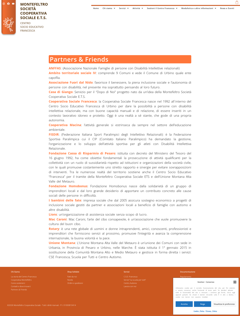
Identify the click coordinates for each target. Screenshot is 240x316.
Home (96, 8)
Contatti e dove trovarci (21, 286)
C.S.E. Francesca (130, 276)
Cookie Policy (199, 311)
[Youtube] (13, 3)
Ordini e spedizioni (75, 283)
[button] (235, 282)
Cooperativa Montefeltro (21, 280)
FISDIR (54, 134)
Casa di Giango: (61, 92)
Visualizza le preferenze (224, 304)
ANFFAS (55, 68)
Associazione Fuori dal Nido (71, 82)
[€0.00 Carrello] (237, 2)
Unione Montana (62, 243)
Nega (202, 304)
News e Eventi (227, 8)
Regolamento (185, 276)
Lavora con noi (130, 286)
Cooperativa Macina (65, 125)
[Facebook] (8, 3)
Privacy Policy (211, 311)
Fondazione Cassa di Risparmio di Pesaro (82, 153)
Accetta (184, 304)
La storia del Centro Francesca (23, 276)
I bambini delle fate (65, 200)
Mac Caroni (58, 219)
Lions (53, 214)
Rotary (54, 229)
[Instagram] (3, 3)
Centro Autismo (130, 283)
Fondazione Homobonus (68, 186)
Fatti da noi (72, 276)
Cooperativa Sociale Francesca (73, 101)
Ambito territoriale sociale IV (72, 73)
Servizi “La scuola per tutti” (135, 280)
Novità (70, 280)
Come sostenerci (18, 283)
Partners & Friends (19, 289)
